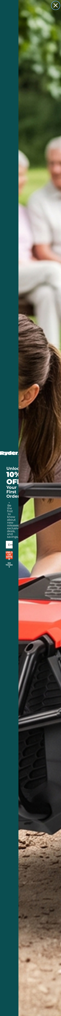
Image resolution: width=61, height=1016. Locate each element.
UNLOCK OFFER (9, 555)
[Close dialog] (55, 5)
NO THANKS (9, 563)
